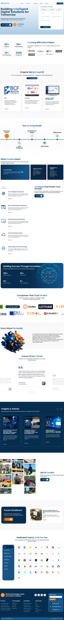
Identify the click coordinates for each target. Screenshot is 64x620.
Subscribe (52, 599)
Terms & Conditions (54, 618)
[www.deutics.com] (50, 610)
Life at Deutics (37, 606)
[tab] (32, 78)
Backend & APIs (14, 608)
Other (59, 9)
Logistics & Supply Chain (27, 608)
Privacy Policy (60, 618)
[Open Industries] (30, 3)
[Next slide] (33, 392)
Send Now (45, 27)
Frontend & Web (14, 603)
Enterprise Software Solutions (5, 606)
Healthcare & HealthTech (27, 603)
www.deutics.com (55, 609)
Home (36, 603)
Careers (36, 608)
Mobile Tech (14, 606)
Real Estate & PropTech (27, 606)
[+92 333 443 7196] (50, 604)
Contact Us (37, 611)
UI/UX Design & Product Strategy (5, 608)
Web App (52, 9)
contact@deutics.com (56, 606)
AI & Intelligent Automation (5, 603)
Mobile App (44, 9)
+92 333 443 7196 (55, 603)
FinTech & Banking (26, 611)
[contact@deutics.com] (50, 607)
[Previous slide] (30, 392)
